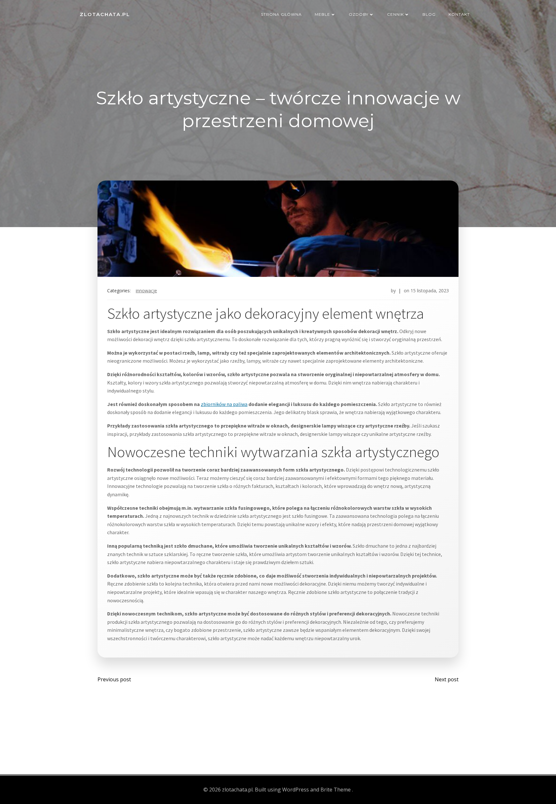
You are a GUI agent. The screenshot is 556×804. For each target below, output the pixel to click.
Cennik (395, 14)
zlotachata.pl (105, 14)
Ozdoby (358, 14)
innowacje (146, 290)
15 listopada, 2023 (430, 290)
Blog (429, 14)
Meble (322, 14)
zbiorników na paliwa (224, 404)
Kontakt (459, 14)
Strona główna (281, 14)
